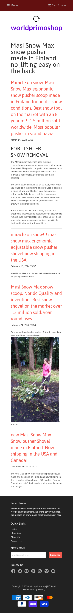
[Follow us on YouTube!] (53, 572)
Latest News (18, 503)
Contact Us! (16, 541)
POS (49, 586)
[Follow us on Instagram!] (40, 572)
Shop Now (16, 533)
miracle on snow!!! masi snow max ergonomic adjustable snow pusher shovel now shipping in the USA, (34, 247)
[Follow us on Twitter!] (20, 572)
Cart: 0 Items (59, 5)
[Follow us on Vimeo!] (47, 572)
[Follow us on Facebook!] (13, 572)
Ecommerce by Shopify (34, 589)
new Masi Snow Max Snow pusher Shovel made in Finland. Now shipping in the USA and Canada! (34, 447)
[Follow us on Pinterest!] (27, 572)
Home (14, 529)
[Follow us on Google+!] (33, 572)
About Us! (15, 537)
